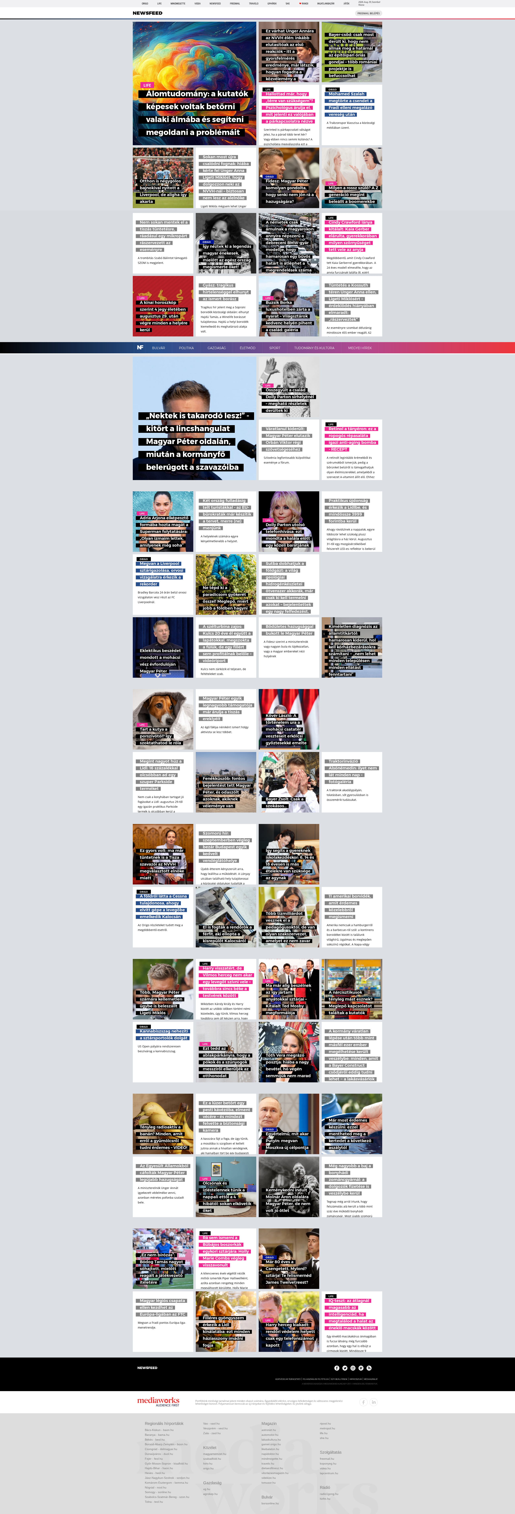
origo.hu (208, 1468)
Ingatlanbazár (325, 3)
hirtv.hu (207, 1463)
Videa (198, 3)
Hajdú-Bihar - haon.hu (159, 1468)
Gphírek (272, 3)
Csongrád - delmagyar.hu (161, 1449)
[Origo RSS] (369, 1368)
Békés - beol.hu (155, 1439)
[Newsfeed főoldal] (147, 1368)
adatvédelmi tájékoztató (288, 1379)
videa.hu (325, 1468)
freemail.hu (327, 1458)
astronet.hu (269, 1430)
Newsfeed (215, 3)
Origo (145, 3)
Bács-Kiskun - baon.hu (159, 1430)
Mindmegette (178, 3)
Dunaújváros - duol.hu (159, 1453)
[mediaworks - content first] (158, 1402)
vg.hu (206, 1489)
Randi (305, 3)
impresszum (355, 1379)
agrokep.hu (210, 1493)
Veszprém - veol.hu (215, 1428)
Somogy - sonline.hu (158, 1492)
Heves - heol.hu (155, 1473)
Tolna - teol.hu (154, 1501)
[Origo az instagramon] (352, 1368)
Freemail (235, 3)
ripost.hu (325, 1423)
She (288, 3)
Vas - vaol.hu (211, 1423)
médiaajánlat (371, 1379)
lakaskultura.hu (271, 1439)
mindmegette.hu (272, 1458)
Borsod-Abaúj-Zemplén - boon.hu (166, 1444)
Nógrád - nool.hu (155, 1487)
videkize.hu (269, 1477)
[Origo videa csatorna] (361, 1368)
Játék (346, 3)
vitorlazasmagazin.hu (275, 1473)
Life (159, 3)
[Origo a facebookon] (336, 1368)
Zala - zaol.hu (212, 1433)
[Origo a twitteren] (344, 1368)
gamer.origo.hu (271, 1444)
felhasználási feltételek (316, 1379)
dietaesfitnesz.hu (272, 1468)
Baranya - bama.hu (157, 1434)
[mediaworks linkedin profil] (374, 1402)
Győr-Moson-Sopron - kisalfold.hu (166, 1463)
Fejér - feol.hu (154, 1458)
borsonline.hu (270, 1503)
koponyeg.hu (328, 1463)
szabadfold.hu (212, 1458)
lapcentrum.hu (329, 1473)
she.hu (324, 1438)
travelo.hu (268, 1463)
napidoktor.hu (270, 1453)
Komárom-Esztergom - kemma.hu (166, 1482)
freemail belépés (368, 13)
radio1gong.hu (329, 1493)
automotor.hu (270, 1434)
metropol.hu (327, 1428)
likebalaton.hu (270, 1449)
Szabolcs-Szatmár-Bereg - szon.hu (167, 1497)
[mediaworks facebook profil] (363, 1402)
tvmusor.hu (269, 1482)
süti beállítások (339, 1379)
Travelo (253, 3)
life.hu (324, 1433)
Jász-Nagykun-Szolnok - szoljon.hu (167, 1477)
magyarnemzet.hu (214, 1453)
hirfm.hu (325, 1498)
